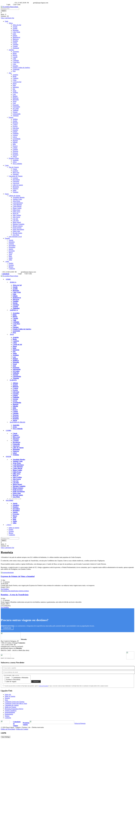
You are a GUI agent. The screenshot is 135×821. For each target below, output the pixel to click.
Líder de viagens (11, 681)
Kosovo (15, 146)
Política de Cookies (22, 729)
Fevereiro (12, 251)
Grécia (15, 137)
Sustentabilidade (10, 712)
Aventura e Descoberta (13, 679)
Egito (14, 34)
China (14, 80)
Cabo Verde (16, 32)
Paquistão (16, 105)
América (11, 50)
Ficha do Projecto (80, 723)
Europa (11, 117)
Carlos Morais (17, 206)
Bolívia (15, 55)
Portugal (15, 153)
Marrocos (16, 39)
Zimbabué (16, 48)
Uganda (15, 46)
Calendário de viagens (12, 705)
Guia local (16, 183)
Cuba (14, 64)
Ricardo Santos (17, 233)
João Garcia (16, 217)
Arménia (15, 74)
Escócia (15, 126)
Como (7, 165)
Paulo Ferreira (17, 227)
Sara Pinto (16, 235)
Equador (15, 66)
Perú (14, 71)
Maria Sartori (17, 222)
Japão (14, 91)
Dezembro (12, 247)
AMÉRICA (14, 310)
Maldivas (15, 98)
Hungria (15, 140)
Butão (14, 76)
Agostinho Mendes (19, 197)
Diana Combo (17, 208)
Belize (15, 53)
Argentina (16, 51)
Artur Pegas (16, 201)
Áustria (15, 121)
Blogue (11, 267)
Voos (6, 700)
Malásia (15, 96)
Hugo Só (15, 213)
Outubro (11, 243)
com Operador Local (15, 236)
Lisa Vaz (15, 219)
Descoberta (16, 179)
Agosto (11, 240)
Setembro (12, 242)
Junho (10, 258)
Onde (6, 21)
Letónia (15, 147)
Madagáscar (16, 37)
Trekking (15, 192)
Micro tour (16, 172)
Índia (14, 85)
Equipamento (9, 714)
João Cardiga (17, 215)
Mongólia (16, 99)
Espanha (15, 130)
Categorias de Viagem (15, 176)
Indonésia (16, 87)
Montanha (16, 187)
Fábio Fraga (16, 210)
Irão (14, 89)
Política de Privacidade (43, 685)
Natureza (15, 188)
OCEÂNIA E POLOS (17, 422)
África (11, 23)
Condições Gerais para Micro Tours (16, 703)
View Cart (4, 18)
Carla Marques (17, 204)
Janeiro (11, 249)
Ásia (10, 73)
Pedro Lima (16, 231)
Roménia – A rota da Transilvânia (14, 595)
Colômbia (16, 60)
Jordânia (15, 92)
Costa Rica (16, 62)
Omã (14, 103)
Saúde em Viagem (10, 707)
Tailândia (15, 110)
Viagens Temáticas (10, 710)
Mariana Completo (18, 224)
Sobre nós (8, 694)
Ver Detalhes (5, 589)
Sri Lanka (16, 108)
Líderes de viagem (14, 195)
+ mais (7, 261)
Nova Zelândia (17, 163)
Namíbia (15, 41)
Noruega (15, 151)
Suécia (15, 156)
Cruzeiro (15, 178)
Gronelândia (16, 139)
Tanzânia (15, 44)
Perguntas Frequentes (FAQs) (14, 709)
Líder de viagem (18, 185)
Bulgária (15, 123)
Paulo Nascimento (18, 229)
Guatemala (16, 69)
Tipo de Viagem (14, 167)
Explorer (15, 171)
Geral (8, 677)
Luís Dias (16, 220)
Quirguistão (16, 107)
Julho (10, 259)
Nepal (14, 101)
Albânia (15, 119)
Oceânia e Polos (14, 158)
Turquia (15, 112)
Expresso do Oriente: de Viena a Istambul (17, 576)
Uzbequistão (16, 114)
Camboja (15, 78)
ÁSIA (12, 334)
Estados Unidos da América (21, 67)
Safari (14, 190)
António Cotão (17, 199)
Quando (7, 238)
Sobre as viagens (14, 527)
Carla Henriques (18, 203)
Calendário (5, 274)
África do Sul (17, 25)
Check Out (10, 18)
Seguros (7, 698)
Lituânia (15, 149)
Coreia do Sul (17, 82)
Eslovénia (16, 128)
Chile (14, 58)
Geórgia (15, 135)
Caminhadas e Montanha (20, 677)
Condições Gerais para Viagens (14, 702)
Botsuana (15, 30)
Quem (7, 194)
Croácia (15, 124)
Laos (14, 94)
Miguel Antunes (18, 226)
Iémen (15, 83)
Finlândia (15, 133)
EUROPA (13, 380)
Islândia (15, 142)
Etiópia (15, 35)
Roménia (15, 155)
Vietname (16, 115)
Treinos (7, 716)
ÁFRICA (13, 282)
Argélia (15, 28)
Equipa (11, 263)
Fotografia (16, 181)
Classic (15, 169)
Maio (10, 256)
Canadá (15, 57)
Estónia (15, 131)
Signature (16, 174)
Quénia (15, 42)
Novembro (12, 245)
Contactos (12, 268)
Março (11, 252)
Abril (10, 254)
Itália (14, 144)
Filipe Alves (16, 211)
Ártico (15, 162)
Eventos (11, 265)
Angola (15, 26)
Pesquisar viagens (26, 723)
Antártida (15, 160)
